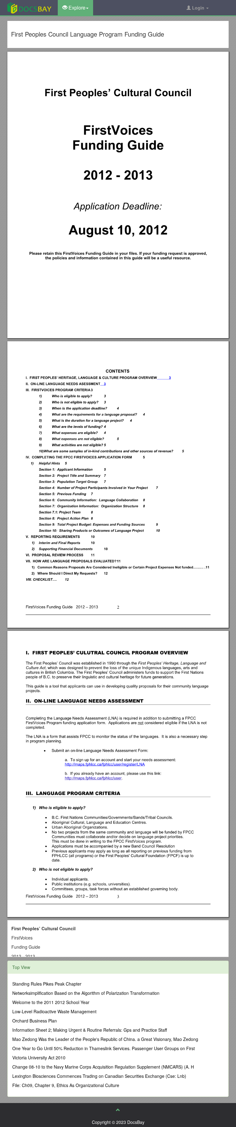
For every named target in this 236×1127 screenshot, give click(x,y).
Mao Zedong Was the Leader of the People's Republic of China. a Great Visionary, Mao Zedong (105, 1039)
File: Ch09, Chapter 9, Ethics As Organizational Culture (65, 1085)
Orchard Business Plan (34, 1021)
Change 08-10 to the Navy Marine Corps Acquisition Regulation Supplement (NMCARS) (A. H (103, 1067)
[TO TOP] (118, 1110)
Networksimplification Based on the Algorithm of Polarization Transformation (85, 993)
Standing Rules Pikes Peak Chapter (46, 984)
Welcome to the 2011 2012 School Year (50, 1002)
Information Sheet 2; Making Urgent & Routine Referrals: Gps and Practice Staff (89, 1030)
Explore (76, 7)
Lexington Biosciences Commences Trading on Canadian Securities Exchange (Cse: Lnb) (99, 1076)
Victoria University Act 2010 (38, 1057)
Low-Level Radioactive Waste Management (54, 1011)
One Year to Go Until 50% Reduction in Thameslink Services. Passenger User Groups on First (103, 1048)
